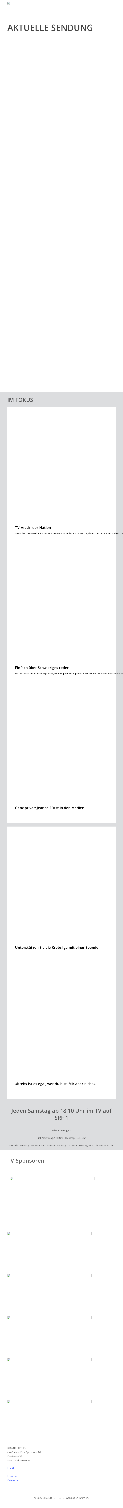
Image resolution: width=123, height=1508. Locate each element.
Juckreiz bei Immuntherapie (35, 252)
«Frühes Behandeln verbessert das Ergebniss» (50, 372)
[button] (114, 3)
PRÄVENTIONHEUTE (22, 295)
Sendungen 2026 (20, 102)
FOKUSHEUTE (18, 245)
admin (14, 116)
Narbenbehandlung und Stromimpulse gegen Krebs (55, 109)
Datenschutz (13, 1480)
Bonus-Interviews (21, 188)
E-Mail (10, 1467)
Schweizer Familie (21, 365)
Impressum (13, 1476)
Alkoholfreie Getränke (30, 302)
